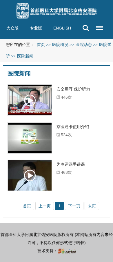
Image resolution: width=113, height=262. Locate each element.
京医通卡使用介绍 (73, 126)
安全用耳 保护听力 (73, 89)
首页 (41, 45)
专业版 (36, 28)
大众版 (12, 28)
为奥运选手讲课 (71, 164)
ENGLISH (62, 28)
